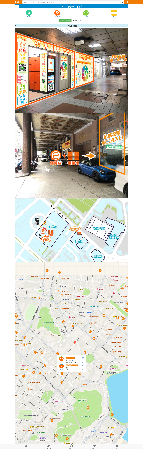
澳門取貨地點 (65, 20)
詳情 (83, 362)
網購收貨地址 (78, 20)
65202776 (71, 360)
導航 (83, 358)
